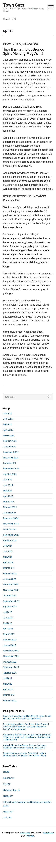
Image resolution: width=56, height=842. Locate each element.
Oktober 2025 (9, 463)
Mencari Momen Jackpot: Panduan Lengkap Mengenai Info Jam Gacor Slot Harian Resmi (24, 754)
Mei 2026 (7, 424)
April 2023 (8, 628)
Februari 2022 (10, 700)
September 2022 (11, 667)
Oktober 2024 (9, 529)
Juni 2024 (8, 551)
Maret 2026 (8, 435)
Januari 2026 (9, 446)
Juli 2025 (7, 479)
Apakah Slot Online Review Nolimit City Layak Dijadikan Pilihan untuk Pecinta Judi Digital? (25, 746)
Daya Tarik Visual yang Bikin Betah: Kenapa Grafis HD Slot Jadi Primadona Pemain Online (27, 717)
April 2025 (8, 496)
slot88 (6, 772)
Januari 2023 (9, 645)
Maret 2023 (8, 634)
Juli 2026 (7, 413)
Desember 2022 (10, 650)
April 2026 (8, 430)
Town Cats (25, 832)
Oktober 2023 (9, 595)
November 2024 (11, 523)
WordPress (48, 832)
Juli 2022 (7, 678)
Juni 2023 (8, 617)
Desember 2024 (10, 518)
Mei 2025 (7, 490)
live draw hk (8, 778)
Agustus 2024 (10, 540)
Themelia (30, 836)
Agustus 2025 (10, 474)
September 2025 (11, 468)
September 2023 (11, 601)
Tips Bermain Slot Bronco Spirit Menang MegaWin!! (23, 51)
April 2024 (8, 562)
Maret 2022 (8, 695)
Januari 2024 (9, 579)
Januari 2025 (9, 512)
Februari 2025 (10, 507)
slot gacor (8, 796)
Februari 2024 (10, 573)
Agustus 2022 (10, 673)
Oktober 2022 (9, 662)
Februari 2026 (10, 441)
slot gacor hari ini (11, 790)
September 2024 (11, 535)
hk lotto (6, 784)
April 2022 (8, 689)
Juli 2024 (7, 546)
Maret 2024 (8, 568)
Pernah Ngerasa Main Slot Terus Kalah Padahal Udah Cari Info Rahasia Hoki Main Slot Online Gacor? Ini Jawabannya (26, 726)
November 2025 (11, 457)
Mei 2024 (7, 557)
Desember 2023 (10, 584)
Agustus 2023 (10, 606)
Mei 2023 (7, 623)
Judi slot (7, 817)
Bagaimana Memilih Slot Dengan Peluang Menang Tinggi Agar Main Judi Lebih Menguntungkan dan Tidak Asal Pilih (27, 737)
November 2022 (11, 656)
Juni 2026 (8, 419)
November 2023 (11, 590)
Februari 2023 (10, 639)
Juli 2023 (7, 612)
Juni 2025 (8, 485)
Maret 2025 (8, 501)
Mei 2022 (7, 684)
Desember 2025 (10, 452)
